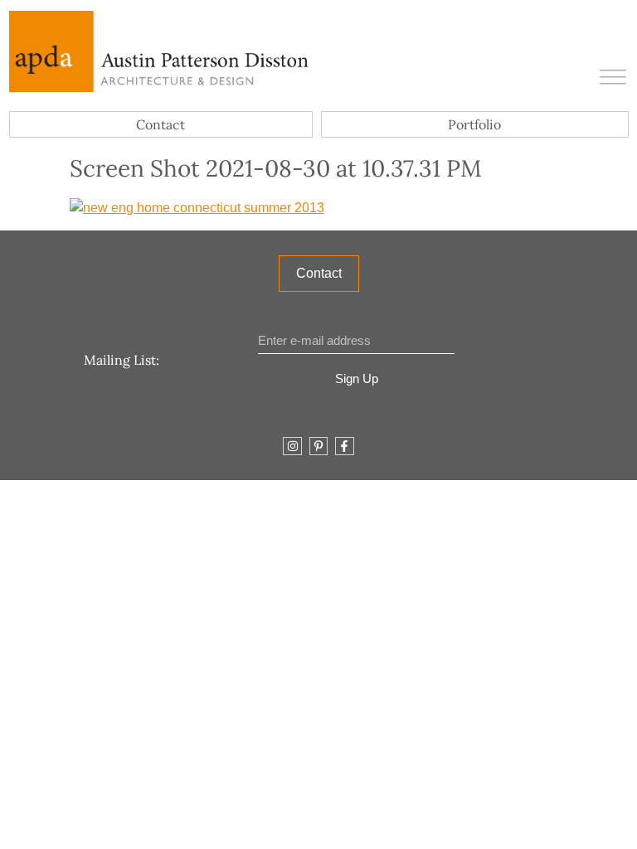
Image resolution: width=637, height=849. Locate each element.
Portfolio (474, 124)
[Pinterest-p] (318, 446)
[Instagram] (292, 446)
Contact (160, 124)
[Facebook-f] (344, 446)
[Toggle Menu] (613, 78)
